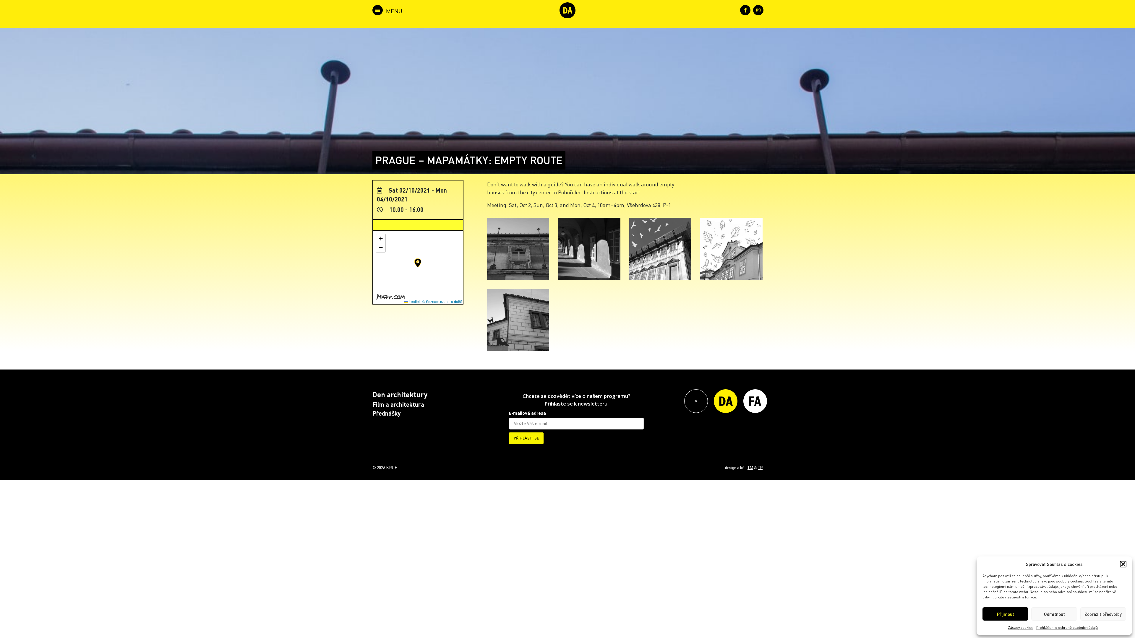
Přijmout (1005, 614)
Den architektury (399, 394)
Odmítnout (1054, 614)
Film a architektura (398, 404)
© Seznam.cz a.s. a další (442, 301)
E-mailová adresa (527, 413)
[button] (1123, 564)
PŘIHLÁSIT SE (526, 438)
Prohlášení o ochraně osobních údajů (1067, 627)
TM (750, 467)
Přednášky (386, 413)
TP (760, 467)
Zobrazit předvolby (1103, 614)
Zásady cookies (1020, 627)
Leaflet (414, 301)
